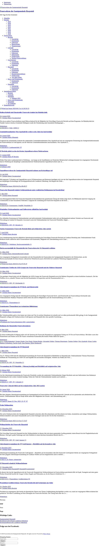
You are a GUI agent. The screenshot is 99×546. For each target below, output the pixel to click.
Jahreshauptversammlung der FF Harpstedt (14, 347)
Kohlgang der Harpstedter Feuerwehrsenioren (15, 326)
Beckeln (14, 234)
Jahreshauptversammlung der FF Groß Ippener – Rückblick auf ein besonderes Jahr (28, 444)
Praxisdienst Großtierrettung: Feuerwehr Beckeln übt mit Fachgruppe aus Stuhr (26, 483)
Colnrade (26, 254)
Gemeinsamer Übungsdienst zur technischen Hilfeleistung (19, 306)
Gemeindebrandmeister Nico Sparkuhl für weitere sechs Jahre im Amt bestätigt (26, 132)
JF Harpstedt (21, 469)
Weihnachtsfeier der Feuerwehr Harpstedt (14, 424)
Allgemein (15, 137)
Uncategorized (16, 118)
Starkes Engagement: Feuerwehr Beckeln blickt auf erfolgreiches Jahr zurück (25, 229)
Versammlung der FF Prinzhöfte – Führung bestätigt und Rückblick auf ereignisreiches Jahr (30, 366)
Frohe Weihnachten (6, 405)
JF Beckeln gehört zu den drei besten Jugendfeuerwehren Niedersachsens (24, 151)
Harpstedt (15, 195)
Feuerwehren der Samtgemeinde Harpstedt (17, 11)
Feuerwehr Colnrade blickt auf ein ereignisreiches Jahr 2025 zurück (22, 386)
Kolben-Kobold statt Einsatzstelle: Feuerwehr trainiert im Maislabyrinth (23, 112)
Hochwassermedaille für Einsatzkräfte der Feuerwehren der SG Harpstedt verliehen (27, 248)
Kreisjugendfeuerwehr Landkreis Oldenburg (13, 522)
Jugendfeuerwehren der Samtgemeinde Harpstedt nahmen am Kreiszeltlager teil (26, 170)
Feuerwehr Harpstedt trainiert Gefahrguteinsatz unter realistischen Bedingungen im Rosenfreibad (32, 190)
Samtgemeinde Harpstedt (7, 519)
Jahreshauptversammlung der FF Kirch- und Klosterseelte (19, 287)
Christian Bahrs (7, 118)
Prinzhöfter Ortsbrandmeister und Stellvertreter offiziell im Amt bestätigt (24, 209)
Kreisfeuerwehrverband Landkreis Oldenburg (14, 521)
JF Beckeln (15, 157)
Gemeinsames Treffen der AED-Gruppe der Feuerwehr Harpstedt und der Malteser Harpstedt (31, 267)
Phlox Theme (46, 533)
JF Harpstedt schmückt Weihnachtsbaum (13, 463)
